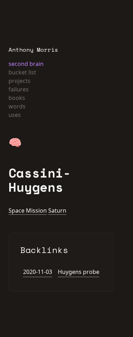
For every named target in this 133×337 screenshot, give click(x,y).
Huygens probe (78, 272)
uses (15, 115)
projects (20, 81)
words (17, 106)
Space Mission (28, 210)
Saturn (57, 210)
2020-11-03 (37, 272)
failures (19, 89)
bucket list (22, 72)
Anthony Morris (33, 49)
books (17, 98)
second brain (26, 64)
